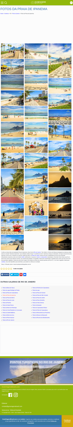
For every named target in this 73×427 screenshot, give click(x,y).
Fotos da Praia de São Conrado (40, 295)
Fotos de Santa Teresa (8, 305)
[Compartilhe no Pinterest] (21, 274)
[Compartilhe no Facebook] (5, 274)
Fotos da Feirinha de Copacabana (41, 287)
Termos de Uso (5, 410)
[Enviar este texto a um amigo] (24, 274)
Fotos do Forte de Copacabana (40, 310)
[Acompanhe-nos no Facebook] (11, 395)
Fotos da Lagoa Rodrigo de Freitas (11, 290)
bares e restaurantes (42, 257)
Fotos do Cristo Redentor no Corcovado (12, 310)
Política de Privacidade (15, 410)
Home (1, 13)
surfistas (3, 261)
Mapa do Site (28, 412)
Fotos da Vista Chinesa (38, 302)
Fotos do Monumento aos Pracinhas (41, 312)
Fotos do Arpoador (37, 305)
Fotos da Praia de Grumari (39, 292)
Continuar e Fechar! (67, 421)
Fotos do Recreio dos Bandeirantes (41, 317)
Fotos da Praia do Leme (8, 300)
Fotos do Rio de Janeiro (8, 320)
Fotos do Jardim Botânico (9, 312)
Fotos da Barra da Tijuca (9, 287)
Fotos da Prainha (7, 302)
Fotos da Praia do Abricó (9, 297)
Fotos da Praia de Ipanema (9, 295)
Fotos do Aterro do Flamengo (10, 307)
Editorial (4, 403)
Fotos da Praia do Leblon (39, 297)
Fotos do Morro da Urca (8, 315)
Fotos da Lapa (36, 290)
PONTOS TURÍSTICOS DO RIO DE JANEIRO (37, 362)
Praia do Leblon (36, 255)
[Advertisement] (16, 27)
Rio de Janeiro (16, 13)
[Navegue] (2, 3)
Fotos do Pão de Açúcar (8, 317)
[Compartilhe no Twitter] (14, 274)
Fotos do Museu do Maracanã (40, 315)
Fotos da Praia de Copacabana (10, 292)
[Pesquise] (5, 2)
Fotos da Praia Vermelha (39, 300)
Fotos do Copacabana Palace (40, 307)
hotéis (23, 257)
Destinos (7, 13)
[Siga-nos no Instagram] (16, 395)
